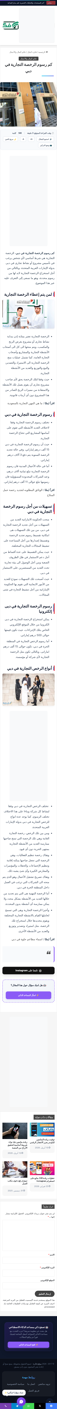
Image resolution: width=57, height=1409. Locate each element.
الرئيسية (42, 52)
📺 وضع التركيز (46, 145)
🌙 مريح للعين (10, 139)
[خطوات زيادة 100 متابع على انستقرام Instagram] (42, 1168)
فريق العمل (33, 1390)
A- (23, 139)
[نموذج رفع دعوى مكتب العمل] (14, 1169)
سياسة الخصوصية (15, 1383)
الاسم (51, 1254)
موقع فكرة (37, 1364)
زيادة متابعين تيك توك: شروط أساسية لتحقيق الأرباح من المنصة (17, 1145)
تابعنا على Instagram (28, 970)
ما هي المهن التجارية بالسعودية (24, 403)
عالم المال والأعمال (17, 52)
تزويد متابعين (44, 1383)
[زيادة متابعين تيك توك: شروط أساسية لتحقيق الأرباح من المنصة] (14, 1131)
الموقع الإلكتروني (47, 1280)
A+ (31, 139)
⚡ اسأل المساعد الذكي (28, 995)
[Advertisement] (36, 25)
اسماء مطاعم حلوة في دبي (27, 939)
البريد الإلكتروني (47, 1267)
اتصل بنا (31, 1383)
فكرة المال (32, 52)
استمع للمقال (45, 139)
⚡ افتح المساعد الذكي (28, 1344)
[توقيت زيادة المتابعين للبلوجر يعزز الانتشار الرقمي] (42, 1129)
